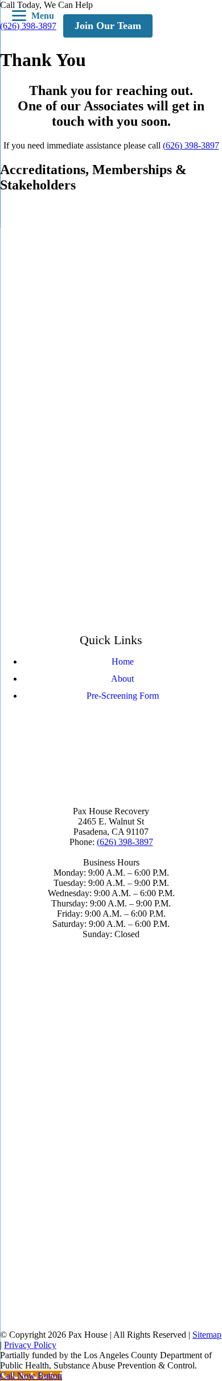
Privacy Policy (30, 1345)
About (122, 678)
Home (123, 661)
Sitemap (206, 1334)
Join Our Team (108, 25)
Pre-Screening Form (123, 695)
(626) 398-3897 (191, 145)
